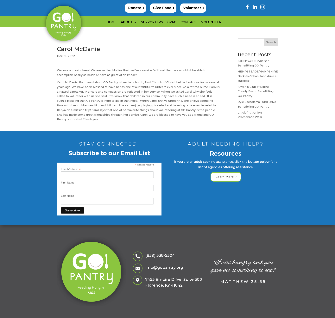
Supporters (152, 22)
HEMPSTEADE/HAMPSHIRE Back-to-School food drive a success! (258, 76)
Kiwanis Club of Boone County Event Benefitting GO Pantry (256, 91)
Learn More (225, 177)
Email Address (71, 169)
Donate (134, 8)
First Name (67, 182)
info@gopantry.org (164, 267)
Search (271, 42)
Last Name (67, 195)
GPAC (171, 22)
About (127, 22)
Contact (188, 22)
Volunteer (192, 8)
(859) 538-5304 (160, 255)
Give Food (162, 8)
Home (111, 22)
